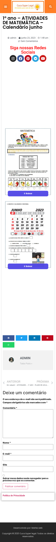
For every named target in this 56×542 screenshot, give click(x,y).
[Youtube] (43, 58)
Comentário (10, 408)
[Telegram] (35, 58)
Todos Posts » (26, 364)
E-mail (7, 454)
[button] (5, 6)
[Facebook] (20, 58)
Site (5, 465)
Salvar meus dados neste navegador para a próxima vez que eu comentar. (25, 479)
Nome (7, 443)
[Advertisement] (28, 93)
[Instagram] (13, 58)
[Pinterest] (28, 58)
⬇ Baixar (28, 193)
